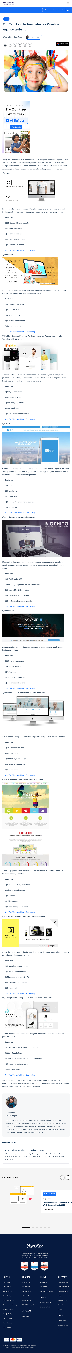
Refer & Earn (26, 1316)
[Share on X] (15, 45)
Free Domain (7, 1286)
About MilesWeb (63, 1282)
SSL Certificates (7, 1327)
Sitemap (60, 1309)
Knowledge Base (63, 1300)
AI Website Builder (45, 1302)
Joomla (6, 19)
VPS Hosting (26, 1282)
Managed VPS (26, 1291)
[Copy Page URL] (5, 45)
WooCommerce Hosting (10, 1305)
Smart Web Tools (45, 1307)
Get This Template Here (14, 250)
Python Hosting (7, 1323)
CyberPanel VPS (27, 1300)
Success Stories (63, 1291)
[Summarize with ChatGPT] (20, 45)
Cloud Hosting (7, 1296)
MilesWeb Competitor (28, 1305)
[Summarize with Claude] (25, 45)
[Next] (68, 1177)
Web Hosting (6, 1282)
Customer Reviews (63, 1286)
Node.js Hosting (7, 1314)
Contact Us (61, 1305)
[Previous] (62, 1177)
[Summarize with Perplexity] (30, 45)
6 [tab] (49, 1227)
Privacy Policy (62, 1320)
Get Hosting (30, 250)
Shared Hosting (7, 1291)
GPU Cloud (43, 1286)
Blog (59, 1296)
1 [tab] (26, 1227)
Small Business (49, 1194)
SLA (59, 1329)
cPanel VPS (25, 1296)
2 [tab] (33, 1227)
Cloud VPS (43, 1282)
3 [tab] (37, 1227)
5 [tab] (45, 1227)
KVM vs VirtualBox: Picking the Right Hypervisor (24, 1150)
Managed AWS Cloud (46, 1291)
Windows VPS (26, 1286)
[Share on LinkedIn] (10, 45)
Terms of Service (63, 1325)
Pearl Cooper (34, 37)
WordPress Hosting (8, 1300)
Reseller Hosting (8, 1309)
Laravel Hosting (7, 1318)
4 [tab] (41, 1227)
